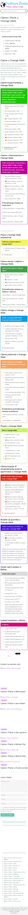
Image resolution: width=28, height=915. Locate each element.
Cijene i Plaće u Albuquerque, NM (14, 885)
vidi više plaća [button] (8, 254)
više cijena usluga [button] (9, 348)
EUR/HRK (6, 851)
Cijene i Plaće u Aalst (10, 863)
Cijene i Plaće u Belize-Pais (13, 756)
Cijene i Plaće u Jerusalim (11, 882)
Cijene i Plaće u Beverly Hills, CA (13, 880)
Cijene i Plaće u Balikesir (11, 874)
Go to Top (13, 913)
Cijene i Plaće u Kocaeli (11, 899)
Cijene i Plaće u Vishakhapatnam (14, 878)
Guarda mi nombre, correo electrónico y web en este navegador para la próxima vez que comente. (14, 809)
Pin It (9, 656)
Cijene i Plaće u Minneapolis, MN (13, 893)
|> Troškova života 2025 (7, 908)
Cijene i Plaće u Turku (10, 868)
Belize (4, 688)
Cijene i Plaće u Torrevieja (12, 876)
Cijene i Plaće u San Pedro (13, 703)
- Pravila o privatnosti (15, 909)
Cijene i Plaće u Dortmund (12, 901)
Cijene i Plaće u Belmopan (13, 691)
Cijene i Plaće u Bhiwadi (11, 889)
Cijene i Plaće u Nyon (10, 870)
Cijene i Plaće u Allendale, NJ (13, 861)
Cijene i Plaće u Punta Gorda (14, 768)
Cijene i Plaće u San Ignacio (13, 732)
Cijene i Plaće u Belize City (13, 744)
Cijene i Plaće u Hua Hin (11, 891)
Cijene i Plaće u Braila (10, 887)
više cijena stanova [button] (9, 513)
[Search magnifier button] (25, 11)
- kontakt (16, 911)
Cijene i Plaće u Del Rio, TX (12, 866)
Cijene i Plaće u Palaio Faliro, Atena (14, 872)
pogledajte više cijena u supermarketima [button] (10, 148)
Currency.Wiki (21, 851)
